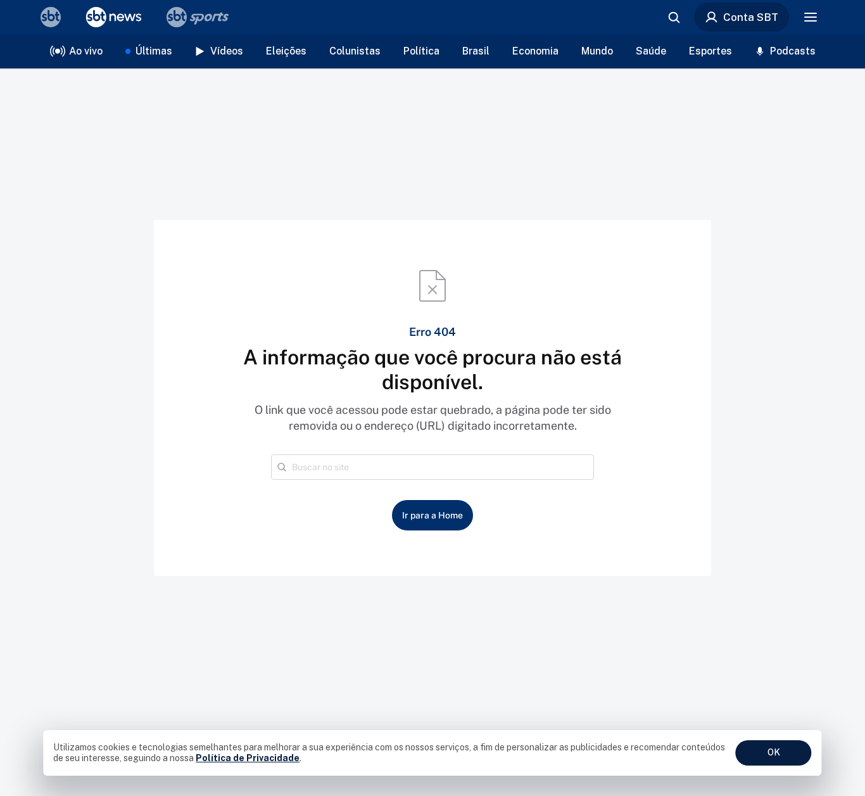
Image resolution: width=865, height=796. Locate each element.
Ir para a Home (432, 515)
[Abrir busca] (673, 17)
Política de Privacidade (248, 758)
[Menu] (810, 17)
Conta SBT (750, 17)
